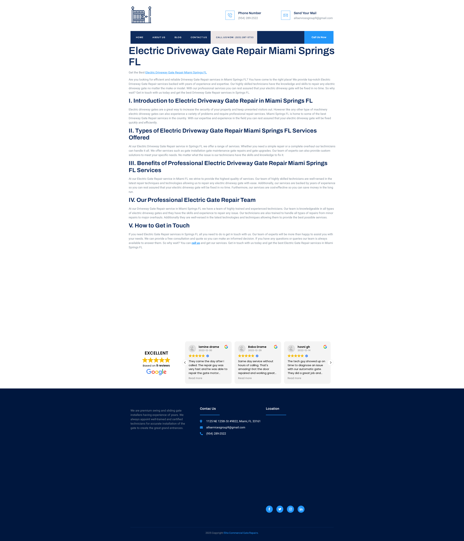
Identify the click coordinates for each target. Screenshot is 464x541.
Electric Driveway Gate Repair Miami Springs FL (176, 72)
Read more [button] (195, 378)
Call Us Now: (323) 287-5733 (235, 37)
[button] (330, 362)
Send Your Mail (305, 13)
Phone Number (249, 13)
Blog (178, 37)
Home (139, 37)
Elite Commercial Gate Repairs (241, 533)
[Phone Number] (230, 15)
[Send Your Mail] (285, 15)
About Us (158, 37)
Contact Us (199, 37)
